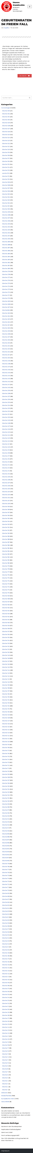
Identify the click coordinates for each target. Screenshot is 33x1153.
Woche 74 (5, 878)
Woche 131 (5, 709)
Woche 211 (5, 471)
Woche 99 (5, 804)
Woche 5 (5, 1078)
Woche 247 (6, 366)
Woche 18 (5, 1045)
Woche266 (6, 310)
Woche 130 (6, 712)
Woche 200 (6, 503)
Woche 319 (6, 152)
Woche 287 (6, 247)
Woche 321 (6, 146)
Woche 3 (5, 1084)
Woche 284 (6, 256)
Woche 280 (6, 268)
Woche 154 (6, 640)
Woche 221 (6, 444)
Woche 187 (6, 542)
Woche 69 (5, 893)
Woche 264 (6, 316)
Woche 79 (5, 863)
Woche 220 (6, 447)
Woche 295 (6, 224)
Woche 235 (6, 402)
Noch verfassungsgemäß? (10, 1135)
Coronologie (5, 108)
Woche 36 (5, 991)
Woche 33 (5, 1000)
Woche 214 (6, 465)
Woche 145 (6, 667)
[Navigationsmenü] (30, 6)
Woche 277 (6, 277)
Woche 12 (5, 1057)
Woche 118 (5, 747)
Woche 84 (5, 849)
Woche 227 (6, 426)
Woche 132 (6, 706)
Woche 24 (5, 1027)
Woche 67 (5, 899)
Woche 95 (5, 816)
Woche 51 (5, 947)
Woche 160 (6, 622)
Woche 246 (6, 369)
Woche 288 (6, 244)
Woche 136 (6, 694)
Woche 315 (6, 164)
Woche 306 (6, 191)
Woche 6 (5, 1075)
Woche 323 (6, 140)
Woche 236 (6, 399)
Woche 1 (5, 1090)
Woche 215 (6, 462)
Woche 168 (6, 599)
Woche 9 (5, 1066)
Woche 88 (5, 837)
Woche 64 (5, 908)
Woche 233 (6, 408)
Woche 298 (6, 215)
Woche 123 (6, 732)
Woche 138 (6, 688)
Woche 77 (5, 869)
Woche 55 (5, 935)
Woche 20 (5, 1039)
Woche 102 (6, 795)
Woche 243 (6, 378)
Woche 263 (6, 319)
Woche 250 (6, 358)
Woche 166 (6, 605)
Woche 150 (6, 652)
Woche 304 (6, 197)
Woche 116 (5, 753)
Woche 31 (5, 1006)
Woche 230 (6, 417)
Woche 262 (6, 322)
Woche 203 (6, 494)
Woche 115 (5, 756)
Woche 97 (5, 810)
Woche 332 (6, 114)
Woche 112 (5, 765)
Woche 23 (5, 1030)
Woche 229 (6, 420)
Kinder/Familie (6, 1095)
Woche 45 (5, 965)
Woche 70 (5, 890)
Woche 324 (6, 137)
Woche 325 (6, 134)
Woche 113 (5, 762)
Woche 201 (6, 500)
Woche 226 (6, 429)
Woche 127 (6, 721)
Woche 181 (5, 560)
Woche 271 (6, 295)
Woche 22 (5, 1033)
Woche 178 (6, 569)
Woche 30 (5, 1009)
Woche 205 (6, 488)
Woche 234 (6, 405)
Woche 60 (5, 920)
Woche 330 (6, 120)
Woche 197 (6, 512)
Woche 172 (6, 587)
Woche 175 (6, 578)
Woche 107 (6, 780)
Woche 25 (5, 1024)
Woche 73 (5, 881)
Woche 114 (5, 759)
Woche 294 (6, 227)
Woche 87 (5, 840)
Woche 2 (5, 1087)
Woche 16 (5, 1051)
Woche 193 (6, 524)
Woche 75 (5, 875)
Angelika (6, 27)
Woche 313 (6, 170)
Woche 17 (5, 1048)
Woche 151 (5, 649)
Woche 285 (6, 253)
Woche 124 (6, 729)
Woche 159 (6, 625)
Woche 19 (5, 1042)
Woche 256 (6, 340)
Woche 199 (6, 506)
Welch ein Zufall (6, 1132)
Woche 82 (5, 854)
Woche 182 (6, 557)
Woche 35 (5, 994)
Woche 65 (5, 905)
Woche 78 (5, 866)
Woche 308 (6, 185)
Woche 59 (5, 923)
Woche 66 (5, 902)
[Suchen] (30, 98)
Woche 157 (6, 631)
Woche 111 (5, 768)
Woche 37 (5, 988)
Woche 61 (5, 917)
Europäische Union (7, 1098)
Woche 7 (5, 1072)
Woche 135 (6, 697)
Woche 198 (6, 509)
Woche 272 (6, 292)
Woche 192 (6, 527)
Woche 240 (6, 387)
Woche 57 (5, 929)
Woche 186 (6, 545)
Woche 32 (5, 1003)
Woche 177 (6, 572)
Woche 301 (6, 206)
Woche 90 (5, 831)
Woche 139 (6, 685)
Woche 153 (6, 643)
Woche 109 (6, 774)
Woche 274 (6, 286)
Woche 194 (6, 521)
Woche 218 (6, 453)
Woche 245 (6, 372)
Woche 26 (5, 1021)
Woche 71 (5, 887)
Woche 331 (6, 117)
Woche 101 (5, 798)
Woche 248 (6, 363)
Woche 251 (6, 355)
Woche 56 (5, 932)
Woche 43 (5, 970)
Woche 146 (6, 664)
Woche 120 (6, 741)
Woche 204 (6, 491)
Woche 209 (6, 477)
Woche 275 (6, 283)
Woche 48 (5, 956)
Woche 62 (5, 914)
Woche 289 (6, 242)
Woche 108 (6, 777)
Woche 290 (6, 239)
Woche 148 (6, 658)
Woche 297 (6, 218)
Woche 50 (5, 950)
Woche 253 (6, 349)
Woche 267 (6, 307)
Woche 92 (5, 825)
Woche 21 (5, 1036)
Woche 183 (6, 554)
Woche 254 (6, 346)
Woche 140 (6, 682)
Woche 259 (6, 331)
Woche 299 (6, 212)
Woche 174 (6, 581)
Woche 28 (5, 1015)
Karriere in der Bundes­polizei (11, 1126)
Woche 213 (6, 468)
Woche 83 (5, 851)
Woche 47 (5, 959)
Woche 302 (6, 203)
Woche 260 (6, 328)
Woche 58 (5, 926)
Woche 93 (5, 822)
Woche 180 (6, 563)
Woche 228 (6, 423)
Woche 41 (5, 976)
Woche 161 (5, 619)
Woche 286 (6, 250)
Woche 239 (6, 390)
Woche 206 (6, 485)
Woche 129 (6, 715)
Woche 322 (6, 143)
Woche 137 (6, 691)
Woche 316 (6, 161)
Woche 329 (6, 122)
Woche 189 (6, 536)
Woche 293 (6, 230)
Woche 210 (6, 474)
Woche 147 (6, 661)
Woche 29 (5, 1012)
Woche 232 (6, 411)
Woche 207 (6, 483)
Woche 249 (6, 361)
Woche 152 (6, 646)
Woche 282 (6, 262)
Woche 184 (6, 551)
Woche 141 (5, 679)
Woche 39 (5, 982)
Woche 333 (6, 111)
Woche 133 (6, 703)
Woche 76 (5, 872)
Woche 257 (6, 337)
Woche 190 (6, 533)
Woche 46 (5, 962)
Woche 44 (5, 968)
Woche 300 (6, 209)
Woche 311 (5, 176)
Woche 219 (6, 450)
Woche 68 (5, 896)
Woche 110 (5, 771)
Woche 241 (6, 384)
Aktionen (4, 1092)
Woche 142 (6, 676)
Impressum (5, 1151)
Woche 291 (6, 236)
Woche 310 (6, 179)
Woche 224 (6, 435)
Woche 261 (6, 325)
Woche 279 (6, 271)
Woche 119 (5, 744)
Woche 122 (6, 735)
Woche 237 (6, 396)
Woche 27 (5, 1018)
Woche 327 (6, 128)
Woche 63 (5, 911)
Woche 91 (5, 828)
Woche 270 (6, 298)
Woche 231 (6, 414)
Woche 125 (6, 727)
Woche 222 (6, 441)
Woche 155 (6, 637)
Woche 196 (6, 515)
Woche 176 (6, 575)
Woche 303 (6, 200)
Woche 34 (5, 997)
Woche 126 (6, 724)
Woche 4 (5, 1081)
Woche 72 (5, 884)
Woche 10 (5, 1063)
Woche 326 (6, 131)
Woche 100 (6, 801)
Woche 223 (6, 438)
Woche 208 (6, 480)
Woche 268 (6, 304)
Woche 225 (6, 432)
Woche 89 (5, 834)
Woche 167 (6, 602)
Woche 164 (6, 610)
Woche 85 (5, 846)
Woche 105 (6, 786)
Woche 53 (5, 941)
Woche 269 (6, 301)
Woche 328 (6, 125)
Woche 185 (6, 548)
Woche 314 (6, 167)
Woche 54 (5, 938)
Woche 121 (5, 738)
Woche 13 (5, 1054)
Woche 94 (5, 819)
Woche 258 (6, 334)
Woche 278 (6, 274)
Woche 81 (5, 857)
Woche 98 (5, 807)
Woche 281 (6, 265)
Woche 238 (6, 393)
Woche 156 (6, 634)
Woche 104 (6, 789)
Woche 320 (6, 149)
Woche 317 (6, 158)
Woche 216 (6, 459)
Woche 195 (6, 518)
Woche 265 (6, 313)
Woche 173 (6, 584)
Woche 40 (5, 979)
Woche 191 (5, 530)
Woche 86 (5, 843)
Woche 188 (6, 539)
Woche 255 (6, 343)
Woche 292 (6, 233)
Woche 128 (6, 718)
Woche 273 (6, 289)
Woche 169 (6, 596)
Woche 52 (5, 944)
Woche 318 (6, 155)
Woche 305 (6, 194)
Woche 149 (6, 655)
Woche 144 (6, 670)
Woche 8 (5, 1069)
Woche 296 (6, 221)
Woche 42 (5, 973)
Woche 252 (6, 352)
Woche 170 (6, 593)
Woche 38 (5, 985)
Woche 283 (6, 259)
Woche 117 (5, 750)
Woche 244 (6, 375)
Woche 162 (6, 616)
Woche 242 (6, 381)
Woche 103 (6, 792)
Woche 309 (6, 182)
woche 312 (5, 173)
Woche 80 (5, 860)
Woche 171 (5, 590)
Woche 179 (6, 566)
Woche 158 (6, 628)
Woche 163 (6, 613)
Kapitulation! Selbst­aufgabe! (11, 1129)
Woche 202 (6, 497)
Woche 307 (6, 188)
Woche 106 (6, 783)
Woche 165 (6, 607)
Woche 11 (5, 1060)
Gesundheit (5, 1101)
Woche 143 (6, 673)
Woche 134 (6, 700)
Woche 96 (5, 813)
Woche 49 (5, 953)
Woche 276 (6, 280)
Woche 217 (6, 456)
